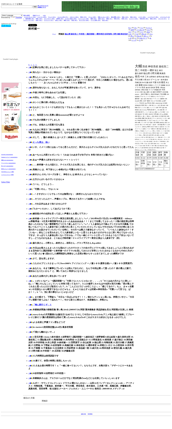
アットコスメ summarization (8, 163)
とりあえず (140, 30)
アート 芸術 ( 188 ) (96, 20)
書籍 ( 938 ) (94, 18)
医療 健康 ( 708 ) (30, 18)
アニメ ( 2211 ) (52, 17)
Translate (18, 17)
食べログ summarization (7, 166)
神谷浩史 (124, 34)
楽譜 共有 (83, 414)
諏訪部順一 (92, 34)
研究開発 (90, 414)
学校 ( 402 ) (74, 20)
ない (151, 34)
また (148, 30)
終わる (144, 34)
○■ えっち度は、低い (39, 142)
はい (135, 28)
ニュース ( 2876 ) (42, 17)
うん (141, 28)
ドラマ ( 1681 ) (142, 17)
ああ (148, 32)
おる (129, 34)
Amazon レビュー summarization (9, 157)
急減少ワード (36, 15)
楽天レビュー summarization (8, 168)
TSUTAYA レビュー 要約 (7, 171)
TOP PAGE (6, 26)
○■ (29, 67)
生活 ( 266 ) (105, 20)
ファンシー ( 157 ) (49, 20)
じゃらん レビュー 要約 (7, 174)
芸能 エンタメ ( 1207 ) (104, 17)
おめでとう (143, 38)
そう (141, 32)
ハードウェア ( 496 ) (153, 17)
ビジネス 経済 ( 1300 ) (71, 18)
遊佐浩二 (75, 34)
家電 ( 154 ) (125, 18)
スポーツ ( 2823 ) (74, 17)
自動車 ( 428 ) (60, 18)
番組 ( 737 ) (109, 18)
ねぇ (129, 28)
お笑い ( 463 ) (58, 20)
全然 (132, 30)
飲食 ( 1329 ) (125, 17)
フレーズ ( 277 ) (162, 18)
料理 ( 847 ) (117, 18)
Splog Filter (5, 182)
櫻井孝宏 (100, 34)
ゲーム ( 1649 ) (92, 17)
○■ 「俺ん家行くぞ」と (40, 304)
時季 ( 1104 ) (39, 18)
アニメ (54, 34)
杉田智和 (108, 34)
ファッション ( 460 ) (83, 18)
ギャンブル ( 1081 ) (84, 20)
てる (136, 34)
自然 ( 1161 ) (39, 20)
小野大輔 (116, 34)
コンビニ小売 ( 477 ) (62, 17)
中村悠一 (83, 34)
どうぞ (134, 40)
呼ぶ (132, 36)
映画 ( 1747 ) (83, 17)
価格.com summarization (7, 160)
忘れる (139, 36)
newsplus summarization (7, 154)
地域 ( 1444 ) (153, 18)
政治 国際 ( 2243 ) (116, 17)
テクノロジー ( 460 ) (49, 18)
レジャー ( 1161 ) (133, 18)
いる (129, 38)
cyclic (44, 15)
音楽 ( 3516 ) (133, 17)
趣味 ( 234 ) (67, 20)
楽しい (146, 36)
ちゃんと (149, 28)
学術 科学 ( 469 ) (144, 18)
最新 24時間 (26, 15)
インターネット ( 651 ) (30, 17)
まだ (129, 32)
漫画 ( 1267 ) (101, 18)
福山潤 (68, 34)
